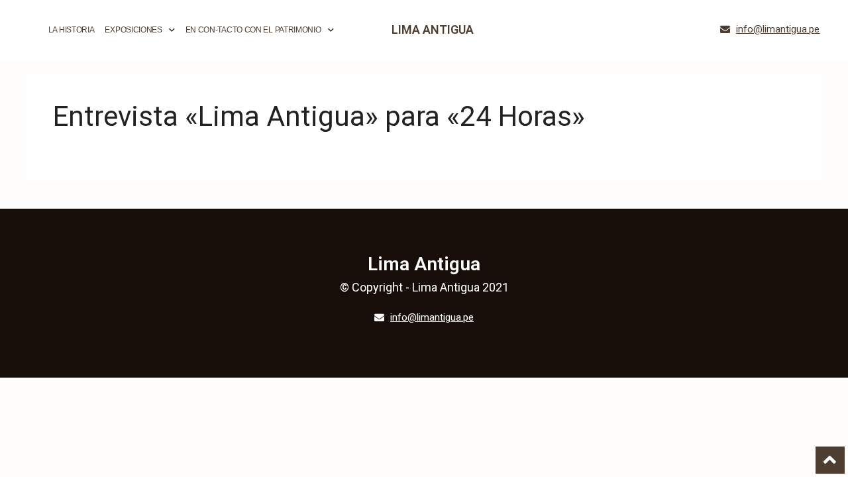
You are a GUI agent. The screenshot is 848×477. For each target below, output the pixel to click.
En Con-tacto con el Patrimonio (253, 29)
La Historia (71, 29)
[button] (769, 30)
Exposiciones (133, 29)
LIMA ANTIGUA (433, 29)
